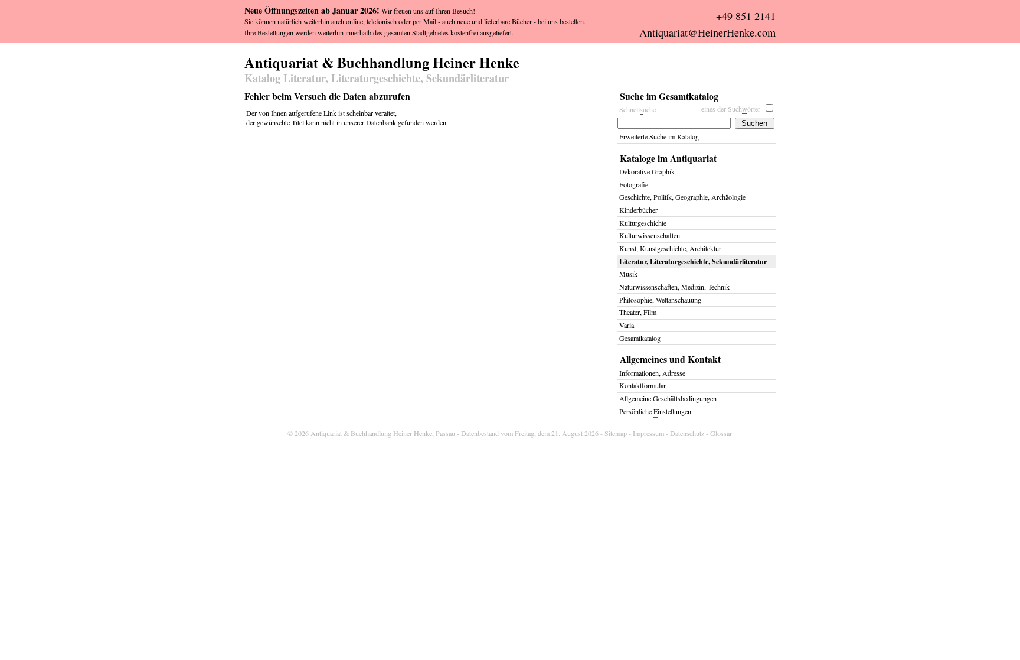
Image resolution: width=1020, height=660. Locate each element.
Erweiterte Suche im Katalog (659, 136)
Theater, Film (637, 312)
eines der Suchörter (730, 108)
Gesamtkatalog (640, 338)
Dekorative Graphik (647, 171)
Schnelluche (637, 109)
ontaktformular (642, 385)
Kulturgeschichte (642, 222)
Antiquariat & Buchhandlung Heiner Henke (381, 61)
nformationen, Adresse (652, 373)
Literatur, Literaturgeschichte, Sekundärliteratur (693, 261)
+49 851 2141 (746, 16)
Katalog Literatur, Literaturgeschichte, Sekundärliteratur (376, 78)
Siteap (615, 433)
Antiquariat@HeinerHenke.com (707, 32)
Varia (626, 325)
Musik (628, 273)
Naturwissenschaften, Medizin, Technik (674, 286)
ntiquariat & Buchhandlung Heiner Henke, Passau (382, 433)
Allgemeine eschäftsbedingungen (668, 398)
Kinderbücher (638, 209)
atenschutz (687, 433)
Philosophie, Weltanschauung (660, 299)
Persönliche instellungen (655, 411)
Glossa (721, 433)
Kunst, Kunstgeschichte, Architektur (670, 248)
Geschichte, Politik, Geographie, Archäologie (682, 196)
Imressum (648, 433)
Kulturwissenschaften (649, 235)
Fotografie (633, 184)
